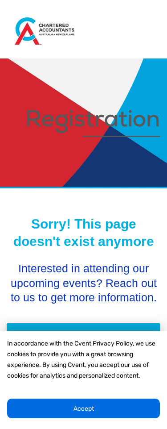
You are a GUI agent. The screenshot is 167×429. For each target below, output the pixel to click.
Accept (83, 408)
